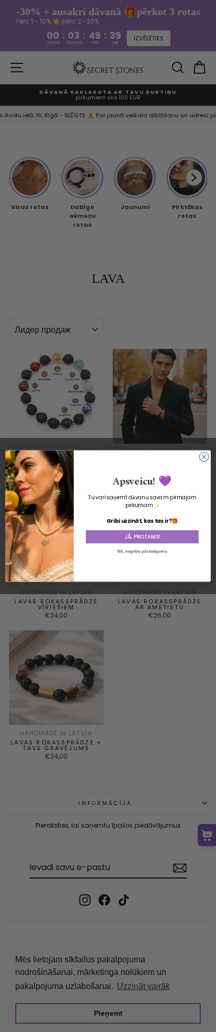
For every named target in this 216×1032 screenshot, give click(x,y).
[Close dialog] (204, 457)
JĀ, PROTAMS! (142, 537)
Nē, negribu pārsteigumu (142, 551)
